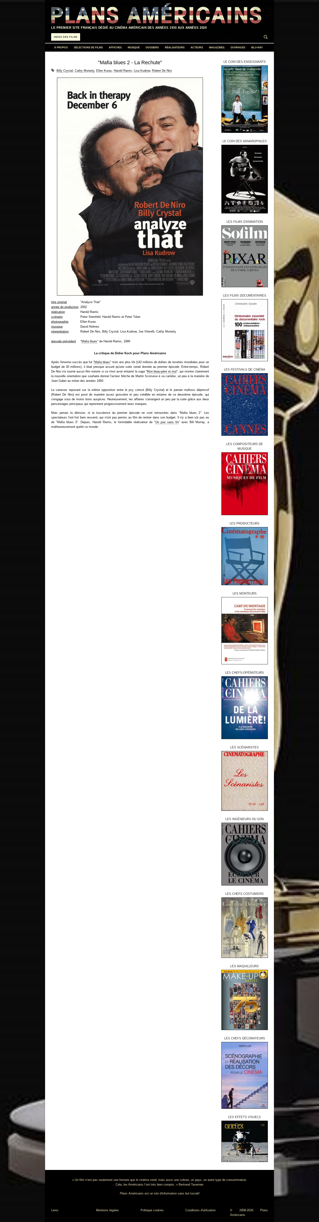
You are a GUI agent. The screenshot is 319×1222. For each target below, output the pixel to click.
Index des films (66, 36)
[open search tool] (266, 37)
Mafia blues (89, 341)
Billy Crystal (65, 70)
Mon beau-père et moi (162, 371)
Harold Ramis (123, 70)
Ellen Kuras (104, 70)
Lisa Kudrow (142, 70)
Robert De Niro (162, 70)
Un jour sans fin (167, 422)
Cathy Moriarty (84, 70)
